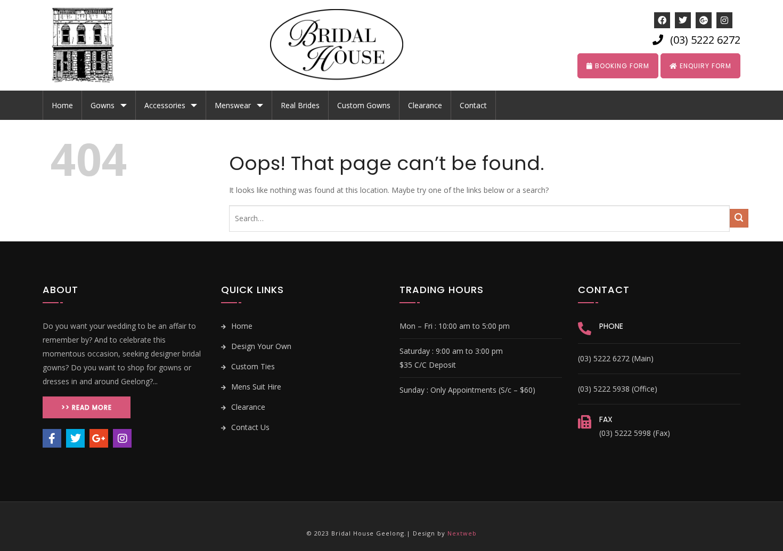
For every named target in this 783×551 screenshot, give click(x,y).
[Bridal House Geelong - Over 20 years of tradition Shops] (90, 45)
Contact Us (249, 427)
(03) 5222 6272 (705, 40)
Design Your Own (260, 346)
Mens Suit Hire (255, 387)
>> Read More (86, 407)
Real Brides (300, 105)
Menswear (233, 105)
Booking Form (621, 65)
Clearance (425, 105)
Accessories (164, 105)
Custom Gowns (363, 105)
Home (62, 105)
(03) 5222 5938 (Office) (617, 389)
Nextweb (462, 533)
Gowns (103, 105)
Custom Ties (252, 366)
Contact (473, 105)
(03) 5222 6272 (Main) (616, 358)
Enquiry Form (704, 65)
